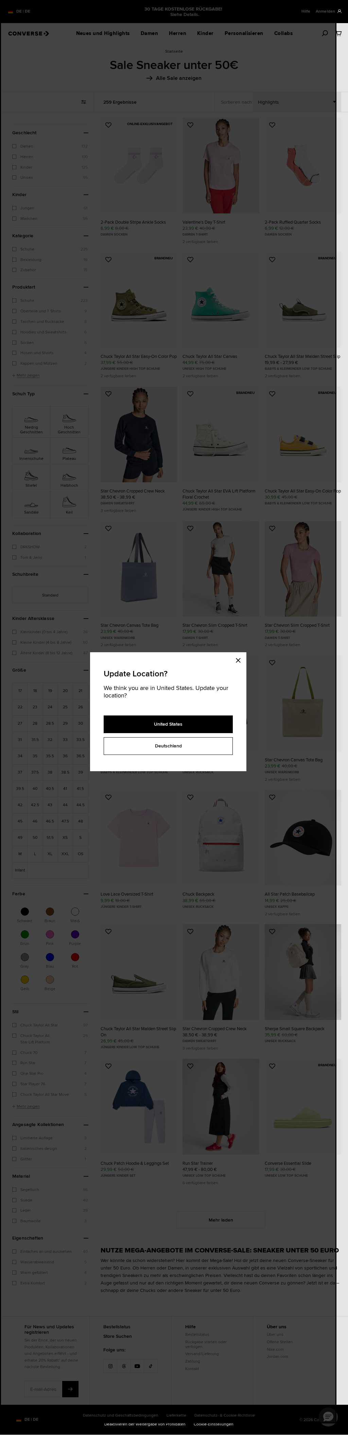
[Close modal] (240, 659)
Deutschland (168, 745)
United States (168, 724)
